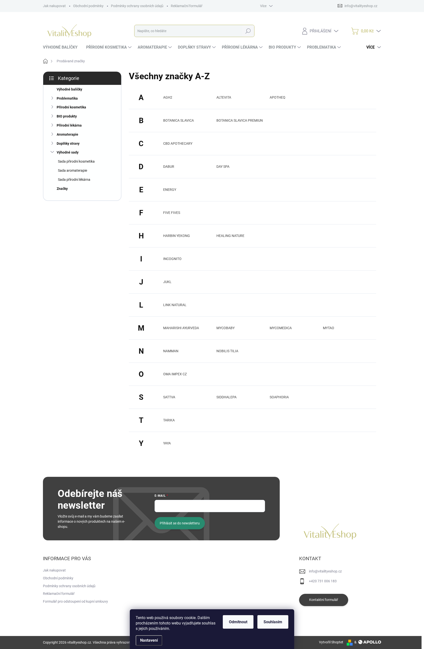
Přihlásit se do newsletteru (180, 523)
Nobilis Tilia (227, 351)
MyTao (328, 328)
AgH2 (167, 97)
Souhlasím (273, 622)
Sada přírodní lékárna (74, 180)
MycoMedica (281, 328)
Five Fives (171, 213)
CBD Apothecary (177, 143)
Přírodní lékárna (69, 125)
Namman (170, 351)
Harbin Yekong (176, 236)
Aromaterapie (67, 134)
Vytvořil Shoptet (331, 642)
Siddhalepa (226, 397)
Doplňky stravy (68, 143)
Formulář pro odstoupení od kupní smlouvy (75, 601)
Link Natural (174, 305)
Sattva (169, 397)
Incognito (172, 259)
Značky (62, 189)
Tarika (169, 420)
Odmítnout (238, 622)
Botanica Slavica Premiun (239, 120)
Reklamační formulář (186, 6)
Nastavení (149, 640)
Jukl (167, 282)
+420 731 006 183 (323, 581)
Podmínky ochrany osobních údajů (137, 6)
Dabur (168, 167)
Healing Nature (230, 236)
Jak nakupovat (54, 6)
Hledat (248, 31)
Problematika (67, 98)
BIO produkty (67, 116)
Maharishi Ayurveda (181, 328)
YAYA (167, 443)
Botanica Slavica (178, 120)
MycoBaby (225, 328)
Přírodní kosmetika (71, 107)
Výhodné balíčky (69, 89)
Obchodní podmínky (88, 6)
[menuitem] (62, 47)
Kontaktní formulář (323, 600)
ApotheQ (277, 97)
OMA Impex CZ (175, 374)
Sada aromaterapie (72, 170)
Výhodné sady (68, 152)
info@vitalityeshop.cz (325, 571)
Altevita (223, 97)
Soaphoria (279, 397)
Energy (169, 190)
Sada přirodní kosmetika (76, 161)
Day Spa (222, 167)
